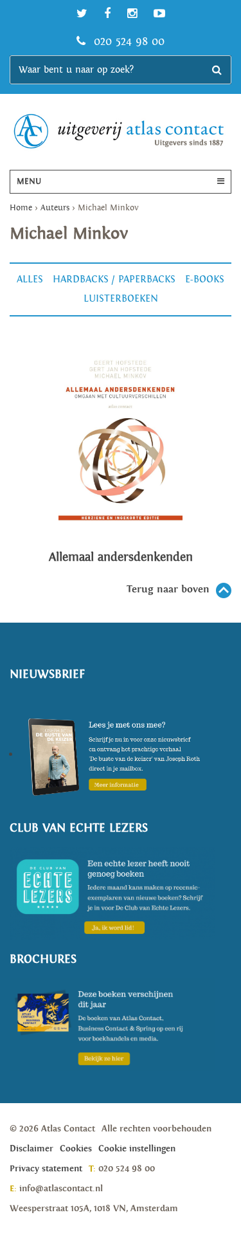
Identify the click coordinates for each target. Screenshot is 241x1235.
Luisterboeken (121, 299)
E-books (204, 279)
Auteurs (54, 208)
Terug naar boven (168, 589)
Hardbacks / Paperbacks (114, 279)
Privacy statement (46, 1169)
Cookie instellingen (136, 1149)
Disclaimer (31, 1149)
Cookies (76, 1149)
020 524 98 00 (127, 41)
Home (21, 208)
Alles (30, 279)
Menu (29, 182)
